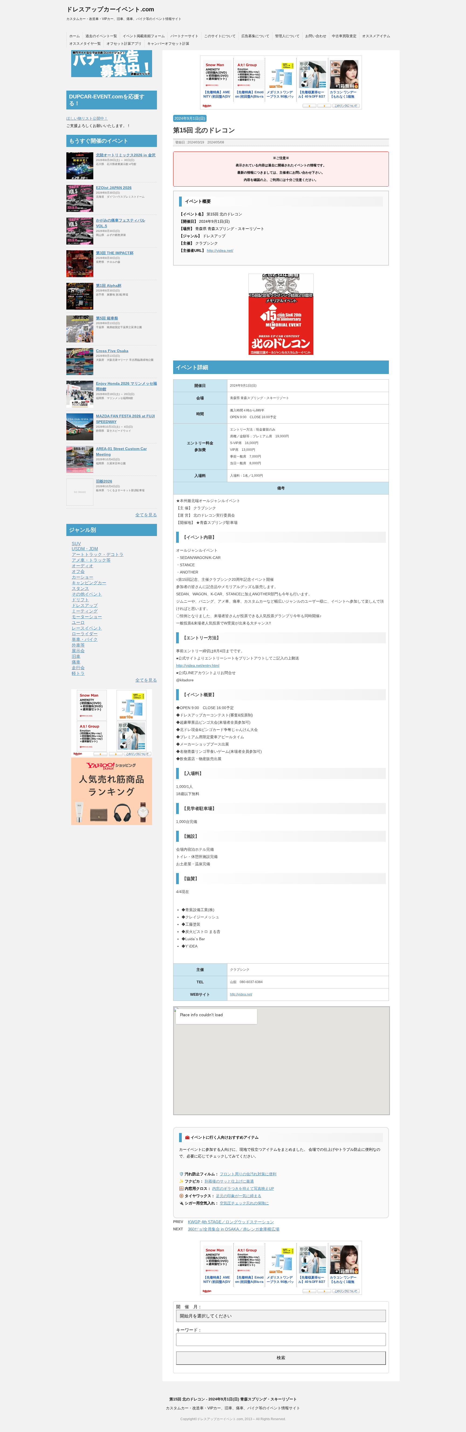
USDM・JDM (85, 549)
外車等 (78, 645)
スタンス (80, 588)
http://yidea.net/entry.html (197, 665)
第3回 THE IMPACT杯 (114, 253)
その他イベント (87, 594)
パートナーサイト (184, 36)
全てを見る (146, 515)
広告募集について (255, 36)
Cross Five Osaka (112, 351)
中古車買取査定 (344, 36)
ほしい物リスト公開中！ (87, 118)
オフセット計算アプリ (124, 44)
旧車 (76, 656)
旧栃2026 (104, 481)
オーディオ (82, 566)
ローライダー (85, 633)
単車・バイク (85, 639)
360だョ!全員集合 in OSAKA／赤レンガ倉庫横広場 (233, 1229)
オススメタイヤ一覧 (85, 44)
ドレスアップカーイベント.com (110, 9)
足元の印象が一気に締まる (238, 1196)
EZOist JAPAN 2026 (114, 188)
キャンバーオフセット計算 (168, 44)
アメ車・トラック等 (91, 560)
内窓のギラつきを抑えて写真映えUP (243, 1188)
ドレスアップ (85, 605)
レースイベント (87, 628)
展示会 (78, 650)
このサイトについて (220, 36)
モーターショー (87, 616)
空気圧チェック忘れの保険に (244, 1203)
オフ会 (78, 571)
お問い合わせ (315, 36)
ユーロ (78, 622)
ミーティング (85, 611)
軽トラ (78, 673)
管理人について (287, 36)
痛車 (76, 662)
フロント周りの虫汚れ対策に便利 (248, 1174)
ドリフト (80, 599)
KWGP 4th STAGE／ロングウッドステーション (231, 1222)
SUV (76, 543)
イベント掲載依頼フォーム (144, 36)
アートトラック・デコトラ (98, 554)
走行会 (78, 667)
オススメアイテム (376, 36)
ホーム (74, 36)
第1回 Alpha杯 (108, 285)
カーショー (82, 577)
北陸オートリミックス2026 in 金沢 (126, 155)
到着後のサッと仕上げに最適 (229, 1181)
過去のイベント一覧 (101, 36)
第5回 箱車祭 (107, 318)
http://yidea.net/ (220, 250)
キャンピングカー (89, 583)
